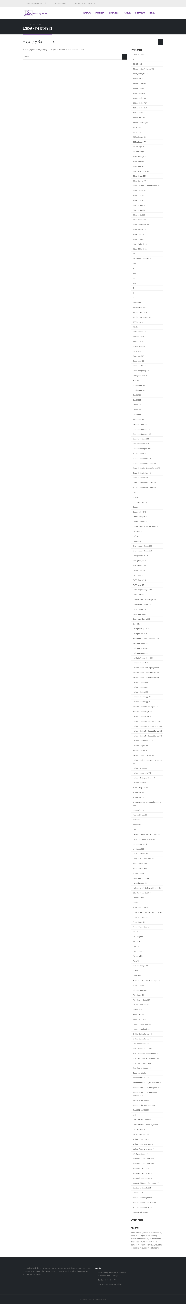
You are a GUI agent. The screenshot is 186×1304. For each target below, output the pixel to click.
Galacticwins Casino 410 (142, 604)
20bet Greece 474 (139, 190)
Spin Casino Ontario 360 (142, 1068)
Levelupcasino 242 (140, 844)
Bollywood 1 (137, 497)
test (134, 1115)
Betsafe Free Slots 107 (141, 444)
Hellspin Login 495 (140, 768)
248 (134, 264)
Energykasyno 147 (140, 560)
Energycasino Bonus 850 (142, 551)
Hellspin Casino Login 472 (142, 716)
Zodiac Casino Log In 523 (142, 1197)
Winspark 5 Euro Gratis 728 (143, 1163)
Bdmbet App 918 (139, 390)
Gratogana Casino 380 (141, 619)
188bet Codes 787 (140, 103)
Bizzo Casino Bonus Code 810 (144, 463)
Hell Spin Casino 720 (140, 643)
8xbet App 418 (138, 361)
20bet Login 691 (139, 210)
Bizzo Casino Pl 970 (140, 478)
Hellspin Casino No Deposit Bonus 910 (147, 736)
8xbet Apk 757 (138, 356)
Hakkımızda (99, 13)
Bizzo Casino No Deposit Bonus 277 (146, 468)
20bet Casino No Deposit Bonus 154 (146, 186)
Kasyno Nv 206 (138, 810)
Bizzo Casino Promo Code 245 (144, 487)
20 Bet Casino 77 (139, 142)
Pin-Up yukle (138, 956)
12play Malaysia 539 (140, 74)
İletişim (152, 13)
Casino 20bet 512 (139, 512)
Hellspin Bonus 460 (140, 663)
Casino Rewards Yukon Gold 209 (145, 526)
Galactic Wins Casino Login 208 (144, 599)
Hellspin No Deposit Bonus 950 (144, 778)
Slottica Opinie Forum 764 (142, 1039)
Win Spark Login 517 (140, 1154)
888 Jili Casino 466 (139, 332)
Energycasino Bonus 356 (142, 546)
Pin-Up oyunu (138, 936)
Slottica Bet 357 (138, 1014)
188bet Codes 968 (140, 108)
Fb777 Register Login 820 (142, 590)
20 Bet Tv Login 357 (140, 156)
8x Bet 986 (137, 351)
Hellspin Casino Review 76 (143, 741)
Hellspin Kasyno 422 (140, 750)
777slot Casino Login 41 (142, 317)
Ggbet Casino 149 (139, 609)
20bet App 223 (138, 161)
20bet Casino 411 (139, 181)
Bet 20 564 (137, 400)
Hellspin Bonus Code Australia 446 (146, 677)
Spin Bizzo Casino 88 (141, 1044)
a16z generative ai (140, 375)
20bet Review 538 (139, 229)
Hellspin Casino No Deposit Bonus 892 (147, 731)
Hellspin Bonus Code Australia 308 (146, 672)
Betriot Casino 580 (140, 424)
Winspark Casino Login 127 (143, 1173)
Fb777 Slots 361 (139, 595)
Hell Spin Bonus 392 (140, 633)
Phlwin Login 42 (139, 922)
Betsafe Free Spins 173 (142, 448)
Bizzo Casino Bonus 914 (142, 458)
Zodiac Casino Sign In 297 (142, 1207)
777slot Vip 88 (138, 322)
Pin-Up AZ (136, 932)
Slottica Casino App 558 (142, 1024)
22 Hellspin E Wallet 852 (142, 259)
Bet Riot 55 (137, 414)
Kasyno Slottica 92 (140, 815)
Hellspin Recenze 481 (141, 782)
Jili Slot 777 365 (138, 797)
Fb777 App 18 (138, 575)
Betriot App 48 (138, 419)
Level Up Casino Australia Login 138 (146, 834)
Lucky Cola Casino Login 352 (143, 859)
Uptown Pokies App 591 (142, 1120)
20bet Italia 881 (138, 195)
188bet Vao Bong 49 (140, 122)
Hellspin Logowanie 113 (142, 773)
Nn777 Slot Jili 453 (139, 873)
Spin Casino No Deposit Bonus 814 (146, 1058)
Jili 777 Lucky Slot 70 (140, 787)
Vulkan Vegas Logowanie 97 (143, 1149)
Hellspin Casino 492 (140, 682)
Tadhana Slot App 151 (141, 1100)
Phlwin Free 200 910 (140, 917)
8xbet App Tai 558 (139, 366)
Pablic (135, 902)
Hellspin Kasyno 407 (140, 745)
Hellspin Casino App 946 (142, 702)
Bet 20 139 (137, 395)
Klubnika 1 (137, 824)
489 (134, 283)
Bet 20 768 (137, 410)
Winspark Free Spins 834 (142, 1178)
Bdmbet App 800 (139, 385)
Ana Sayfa (87, 13)
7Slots (135, 327)
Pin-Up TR (136, 941)
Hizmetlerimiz (113, 13)
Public (135, 971)
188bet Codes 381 (140, 98)
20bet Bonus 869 (139, 176)
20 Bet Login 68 (138, 147)
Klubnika (136, 820)
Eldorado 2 (137, 541)
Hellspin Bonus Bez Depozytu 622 (146, 667)
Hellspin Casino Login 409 (142, 711)
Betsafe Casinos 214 (141, 439)
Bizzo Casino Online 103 (142, 473)
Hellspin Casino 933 (140, 692)
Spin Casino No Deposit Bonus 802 (146, 1053)
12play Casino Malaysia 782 (143, 69)
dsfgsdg (136, 536)
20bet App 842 (138, 166)
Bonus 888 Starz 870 (140, 502)
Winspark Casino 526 (141, 1168)
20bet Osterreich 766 (141, 224)
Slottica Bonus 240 (140, 1019)
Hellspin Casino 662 (140, 687)
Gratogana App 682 (140, 614)
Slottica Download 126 (141, 1029)
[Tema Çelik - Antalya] (35, 13)
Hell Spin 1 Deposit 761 (141, 629)
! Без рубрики (138, 54)
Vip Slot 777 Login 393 (141, 1134)
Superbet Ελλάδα (139, 1073)
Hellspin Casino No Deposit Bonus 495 (147, 721)
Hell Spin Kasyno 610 (141, 648)
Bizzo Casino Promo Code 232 (144, 483)
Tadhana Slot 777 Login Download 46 (147, 1083)
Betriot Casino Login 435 (142, 434)
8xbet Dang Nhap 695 (141, 371)
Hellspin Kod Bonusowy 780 (143, 755)
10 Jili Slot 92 (137, 64)
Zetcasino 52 (138, 1193)
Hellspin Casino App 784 (142, 697)
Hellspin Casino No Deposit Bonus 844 (147, 726)
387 (134, 278)
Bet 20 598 (137, 405)
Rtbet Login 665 (138, 995)
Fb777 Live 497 (138, 585)
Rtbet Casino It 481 (140, 990)
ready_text (137, 975)
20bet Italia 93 (138, 200)
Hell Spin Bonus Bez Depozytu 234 (146, 638)
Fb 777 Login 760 (139, 570)
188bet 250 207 (138, 78)
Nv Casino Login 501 (140, 883)
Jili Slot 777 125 (138, 792)
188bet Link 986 (139, 117)
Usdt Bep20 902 (139, 1129)
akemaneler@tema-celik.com (85, 3)
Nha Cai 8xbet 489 (140, 863)
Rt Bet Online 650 (139, 985)
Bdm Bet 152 (137, 380)
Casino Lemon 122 (140, 521)
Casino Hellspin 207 (140, 517)
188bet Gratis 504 (139, 113)
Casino (135, 507)
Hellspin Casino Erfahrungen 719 (145, 706)
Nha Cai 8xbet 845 (140, 868)
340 (134, 273)
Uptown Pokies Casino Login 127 (145, 1125)
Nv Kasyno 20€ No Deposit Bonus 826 (147, 888)
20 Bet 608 (137, 132)
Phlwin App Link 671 (140, 907)
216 (134, 254)
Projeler (127, 13)
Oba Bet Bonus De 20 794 (142, 893)
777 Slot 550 (137, 302)
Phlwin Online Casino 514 (142, 927)
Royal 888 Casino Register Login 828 (146, 980)
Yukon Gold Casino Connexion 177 (146, 1183)
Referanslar (140, 13)
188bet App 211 (139, 88)
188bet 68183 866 (139, 83)
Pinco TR (136, 961)
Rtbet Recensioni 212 (141, 1005)
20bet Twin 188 (138, 234)
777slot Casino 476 (140, 312)
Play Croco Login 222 (141, 966)
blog (134, 492)
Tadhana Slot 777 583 (141, 1078)
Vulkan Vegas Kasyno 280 (143, 1144)
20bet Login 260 (139, 205)
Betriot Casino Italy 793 (141, 429)
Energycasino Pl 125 (140, 555)
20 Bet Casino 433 (139, 137)
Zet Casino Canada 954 (142, 1188)
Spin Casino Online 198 (142, 1063)
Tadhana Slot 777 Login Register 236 (146, 1087)
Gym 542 (136, 624)
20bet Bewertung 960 (141, 171)
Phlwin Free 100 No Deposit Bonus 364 (147, 912)
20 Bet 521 (137, 127)
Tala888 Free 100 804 (141, 1110)
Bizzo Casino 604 (139, 453)
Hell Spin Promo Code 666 (143, 658)
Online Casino (138, 898)
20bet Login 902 (139, 215)
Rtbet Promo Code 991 (141, 1000)
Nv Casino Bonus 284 (141, 878)
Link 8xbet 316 (138, 849)
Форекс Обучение (140, 1212)
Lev (134, 829)
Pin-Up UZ (137, 946)
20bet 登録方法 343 (140, 244)
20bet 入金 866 (138, 239)
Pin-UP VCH (137, 951)
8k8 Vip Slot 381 (139, 346)
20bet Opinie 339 (139, 220)
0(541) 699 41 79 (61, 3)
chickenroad (137, 531)
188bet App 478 (139, 93)
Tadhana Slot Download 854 (143, 1105)
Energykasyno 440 (140, 565)
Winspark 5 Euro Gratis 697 (143, 1159)
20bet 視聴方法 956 (140, 249)
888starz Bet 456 (139, 336)
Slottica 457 (137, 1009)
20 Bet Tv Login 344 (140, 152)
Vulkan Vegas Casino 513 (142, 1139)
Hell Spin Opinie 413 (140, 653)
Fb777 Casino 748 (139, 580)
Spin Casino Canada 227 (142, 1048)
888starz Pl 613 (138, 341)
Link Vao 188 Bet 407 (140, 854)
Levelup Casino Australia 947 (144, 839)
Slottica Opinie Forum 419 (142, 1034)
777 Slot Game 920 (140, 307)
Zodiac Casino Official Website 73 (145, 1202)
